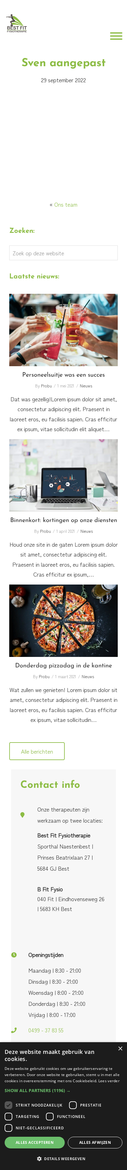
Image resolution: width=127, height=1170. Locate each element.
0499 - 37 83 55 (45, 1030)
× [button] (120, 1049)
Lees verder (109, 1080)
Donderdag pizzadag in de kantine (63, 620)
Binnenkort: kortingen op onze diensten (63, 475)
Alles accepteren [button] (35, 1142)
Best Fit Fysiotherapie (16, 24)
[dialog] (63, 1106)
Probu (46, 386)
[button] (63, 1090)
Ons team (65, 204)
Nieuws (86, 386)
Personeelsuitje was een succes (63, 330)
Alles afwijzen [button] (95, 1142)
